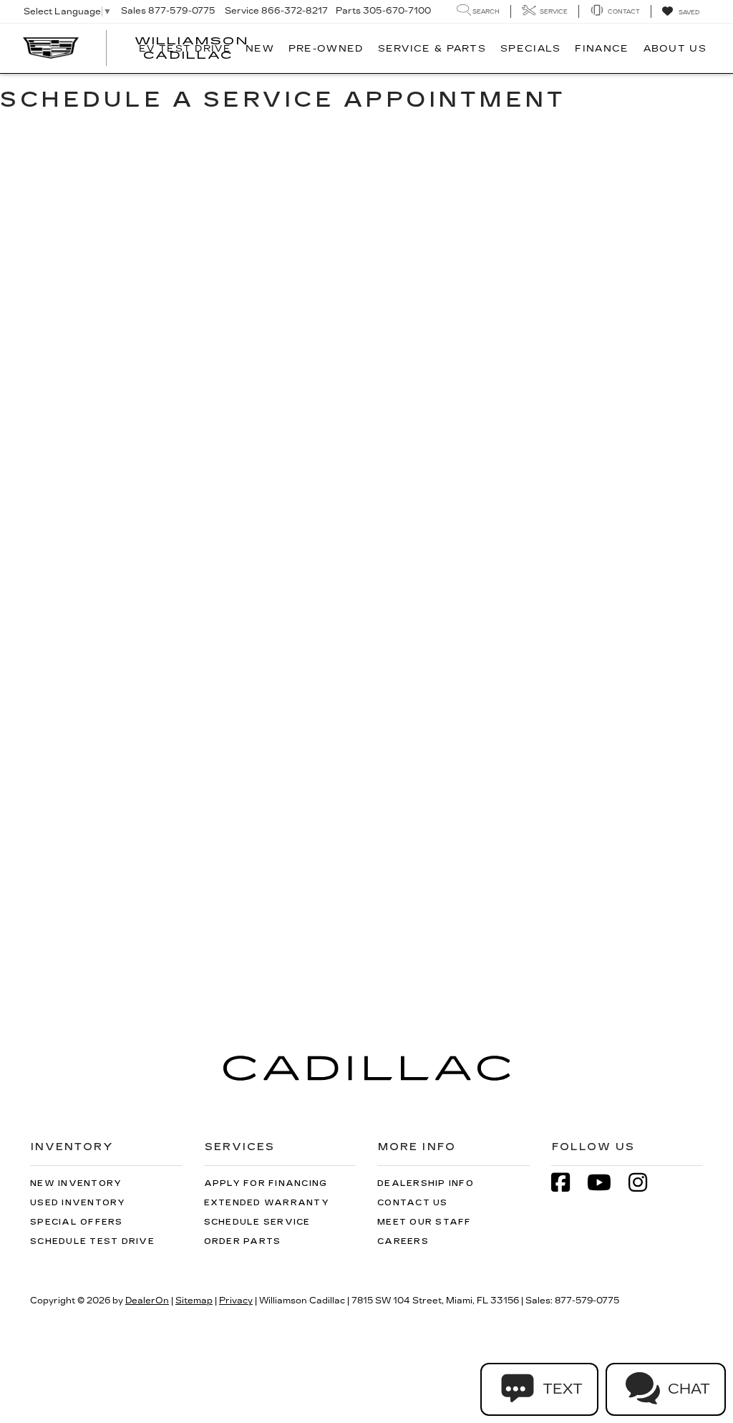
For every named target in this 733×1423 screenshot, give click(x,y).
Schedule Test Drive (92, 1241)
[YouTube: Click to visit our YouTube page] (606, 1184)
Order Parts (242, 1241)
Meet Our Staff (424, 1222)
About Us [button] (675, 48)
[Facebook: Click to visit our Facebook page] (567, 1184)
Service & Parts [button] (432, 48)
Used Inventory (78, 1202)
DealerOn (147, 1301)
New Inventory (76, 1183)
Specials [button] (530, 48)
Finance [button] (601, 48)
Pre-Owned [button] (326, 48)
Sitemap (194, 1301)
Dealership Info (425, 1183)
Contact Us (412, 1202)
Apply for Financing (266, 1183)
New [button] (260, 48)
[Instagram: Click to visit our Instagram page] (644, 1184)
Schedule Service (257, 1222)
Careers (403, 1241)
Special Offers (76, 1222)
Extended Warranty (266, 1202)
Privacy (236, 1301)
